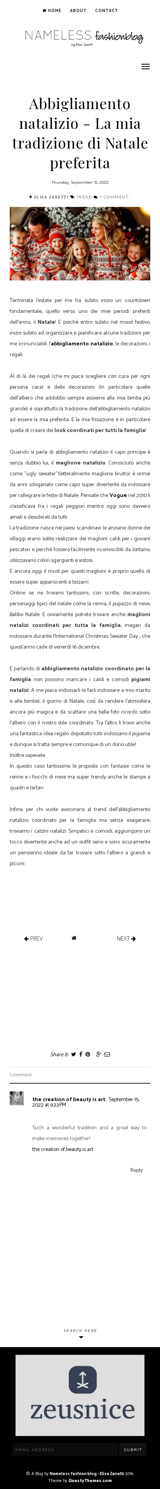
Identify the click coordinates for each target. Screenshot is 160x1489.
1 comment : (115, 197)
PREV (36, 938)
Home (54, 10)
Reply (136, 1170)
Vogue (118, 495)
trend (85, 197)
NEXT (124, 938)
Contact (106, 10)
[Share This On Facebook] (80, 1054)
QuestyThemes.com (90, 1480)
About (78, 10)
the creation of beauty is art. (69, 1099)
